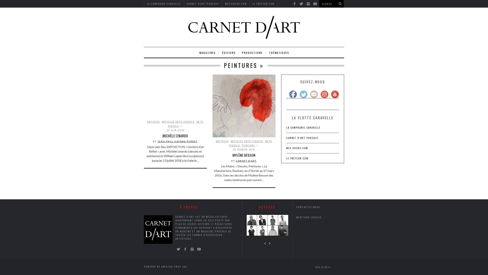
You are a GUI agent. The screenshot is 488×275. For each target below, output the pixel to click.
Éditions (229, 53)
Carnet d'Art (246, 160)
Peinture (248, 145)
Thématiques (279, 53)
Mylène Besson (244, 155)
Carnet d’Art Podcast (302, 137)
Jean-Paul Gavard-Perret (178, 141)
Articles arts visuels (178, 121)
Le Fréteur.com (297, 158)
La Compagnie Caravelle (303, 127)
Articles (153, 121)
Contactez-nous (308, 207)
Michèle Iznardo (175, 135)
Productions (252, 53)
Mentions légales (309, 217)
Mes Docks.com (297, 148)
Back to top (321, 267)
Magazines (207, 53)
